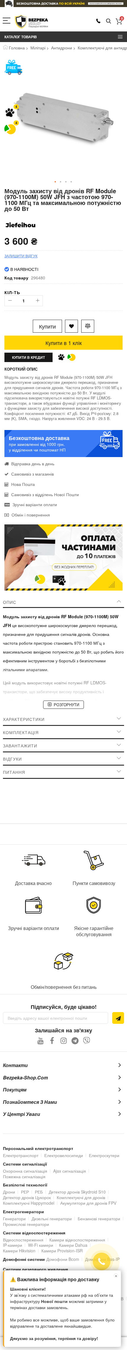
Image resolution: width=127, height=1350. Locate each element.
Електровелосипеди (63, 1155)
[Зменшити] (10, 301)
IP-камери (12, 1245)
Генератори (14, 1218)
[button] (55, 182)
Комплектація (21, 732)
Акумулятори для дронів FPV (88, 1203)
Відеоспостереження (23, 1240)
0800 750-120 (98, 21)
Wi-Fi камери (40, 1245)
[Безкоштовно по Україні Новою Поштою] (13, 67)
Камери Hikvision (19, 1251)
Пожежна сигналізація (24, 1176)
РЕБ (39, 1192)
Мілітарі (37, 48)
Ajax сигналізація (69, 1171)
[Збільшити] (37, 301)
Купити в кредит (28, 357)
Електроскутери (104, 1155)
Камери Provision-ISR (62, 1251)
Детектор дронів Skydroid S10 (77, 1192)
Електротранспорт (20, 1155)
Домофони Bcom (62, 1259)
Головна (17, 48)
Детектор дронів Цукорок (27, 1197)
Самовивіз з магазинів (32, 474)
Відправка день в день (32, 463)
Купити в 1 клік (63, 342)
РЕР (25, 1192)
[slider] (63, 3)
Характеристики (24, 719)
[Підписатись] (118, 1018)
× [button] (116, 1275)
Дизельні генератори (52, 1218)
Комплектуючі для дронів (81, 1197)
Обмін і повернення (31, 515)
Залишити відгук (21, 255)
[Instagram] (63, 1040)
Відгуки (12, 759)
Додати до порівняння (87, 326)
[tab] (63, 602)
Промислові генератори (26, 1224)
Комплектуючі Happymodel (28, 1203)
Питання (14, 772)
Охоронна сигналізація (25, 1171)
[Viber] (86, 1040)
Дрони (9, 1192)
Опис (9, 602)
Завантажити (20, 746)
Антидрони (61, 48)
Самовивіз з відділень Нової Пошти (45, 494)
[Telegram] (75, 1040)
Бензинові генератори (99, 1218)
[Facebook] (52, 1040)
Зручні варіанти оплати (34, 504)
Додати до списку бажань (71, 326)
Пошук (108, 21)
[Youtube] (40, 1040)
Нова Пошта (23, 484)
